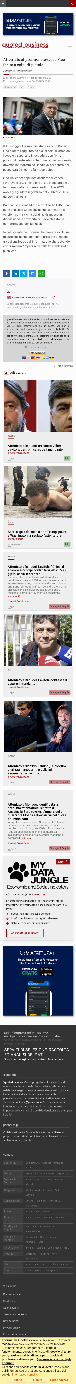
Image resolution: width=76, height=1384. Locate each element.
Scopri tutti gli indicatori (25, 933)
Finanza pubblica (9, 1219)
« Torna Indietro (63, 365)
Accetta (16, 1379)
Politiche (48, 1217)
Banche (59, 1179)
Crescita (47, 1162)
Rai (10, 670)
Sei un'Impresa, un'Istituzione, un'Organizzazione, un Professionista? (32, 1034)
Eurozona (31, 1226)
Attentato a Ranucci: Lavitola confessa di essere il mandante (38, 682)
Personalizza (59, 1379)
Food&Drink (32, 1264)
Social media (54, 1247)
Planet (8, 1211)
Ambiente (47, 1211)
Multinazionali (33, 1190)
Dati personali (11, 1320)
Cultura (54, 1264)
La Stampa (57, 1132)
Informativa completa (25, 1374)
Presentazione (12, 1294)
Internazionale (33, 1231)
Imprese (47, 1190)
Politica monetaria (35, 1179)
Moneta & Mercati (10, 1181)
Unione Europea (47, 1226)
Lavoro (29, 1200)
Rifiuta (37, 1379)
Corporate (10, 1190)
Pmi (57, 1190)
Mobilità (8, 1253)
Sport (7, 1270)
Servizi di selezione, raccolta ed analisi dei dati (36, 1052)
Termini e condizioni (15, 1314)
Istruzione (41, 1200)
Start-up (30, 1194)
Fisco (29, 1217)
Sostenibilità (32, 1211)
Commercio (47, 1173)
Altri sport (50, 1270)
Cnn (11, 521)
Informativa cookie (14, 1334)
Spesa (37, 1217)
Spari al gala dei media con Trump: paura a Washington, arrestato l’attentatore (37, 533)
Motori (38, 1270)
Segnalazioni (11, 1307)
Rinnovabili (31, 1237)
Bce (50, 1179)
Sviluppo (58, 1162)
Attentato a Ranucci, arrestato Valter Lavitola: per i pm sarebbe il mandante (35, 447)
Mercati (30, 1184)
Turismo (65, 1264)
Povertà (30, 1167)
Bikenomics (32, 1258)
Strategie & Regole (59, 606)
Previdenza (31, 1205)
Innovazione (11, 1247)
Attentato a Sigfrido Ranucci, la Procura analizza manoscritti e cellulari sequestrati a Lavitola (37, 769)
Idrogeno (52, 1237)
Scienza (41, 1247)
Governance (32, 1173)
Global (7, 1173)
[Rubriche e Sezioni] (3, 3)
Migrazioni (62, 1173)
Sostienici (9, 1301)
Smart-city (31, 1253)
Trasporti (44, 1253)
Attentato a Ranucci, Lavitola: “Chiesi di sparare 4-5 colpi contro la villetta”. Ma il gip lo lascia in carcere (37, 570)
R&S (66, 1247)
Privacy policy (11, 1327)
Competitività (33, 1162)
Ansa (11, 435)
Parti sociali (55, 1200)
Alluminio (31, 1241)
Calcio (29, 1270)
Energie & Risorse (9, 1238)
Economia (10, 1162)
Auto (54, 1253)
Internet (30, 1247)
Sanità (44, 1264)
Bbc (9, 292)
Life (67, 458)
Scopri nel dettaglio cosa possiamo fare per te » (33, 1059)
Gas (42, 1237)
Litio (41, 1241)
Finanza (60, 1217)
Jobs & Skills (11, 1200)
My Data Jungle (38, 894)
